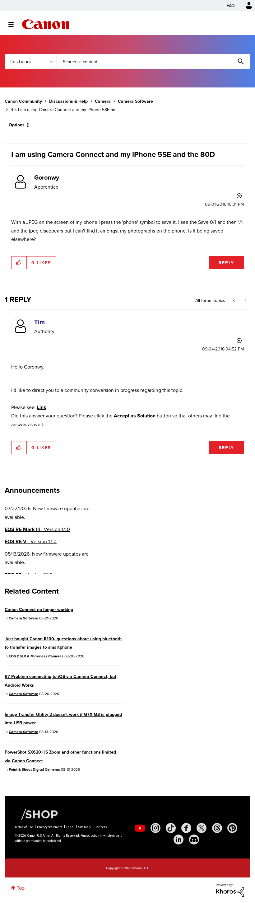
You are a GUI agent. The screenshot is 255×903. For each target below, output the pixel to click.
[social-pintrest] (232, 828)
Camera (103, 101)
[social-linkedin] (178, 839)
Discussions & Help (68, 101)
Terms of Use (24, 827)
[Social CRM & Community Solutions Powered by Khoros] (230, 889)
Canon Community (45, 24)
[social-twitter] (201, 828)
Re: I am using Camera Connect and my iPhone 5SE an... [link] (64, 109)
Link (41, 407)
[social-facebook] (186, 828)
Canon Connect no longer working (39, 609)
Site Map (84, 827)
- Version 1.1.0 (37, 529)
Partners (101, 827)
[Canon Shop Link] (36, 813)
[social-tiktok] (171, 828)
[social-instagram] (155, 828)
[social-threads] (217, 828)
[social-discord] (194, 839)
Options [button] (17, 125)
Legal (70, 827)
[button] (19, 262)
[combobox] (153, 61)
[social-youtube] (140, 828)
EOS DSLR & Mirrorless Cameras (36, 656)
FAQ (231, 5)
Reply (226, 263)
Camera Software (135, 101)
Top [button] (21, 887)
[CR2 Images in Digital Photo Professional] (234, 300)
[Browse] (14, 24)
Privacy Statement (49, 827)
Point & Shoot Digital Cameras (34, 769)
